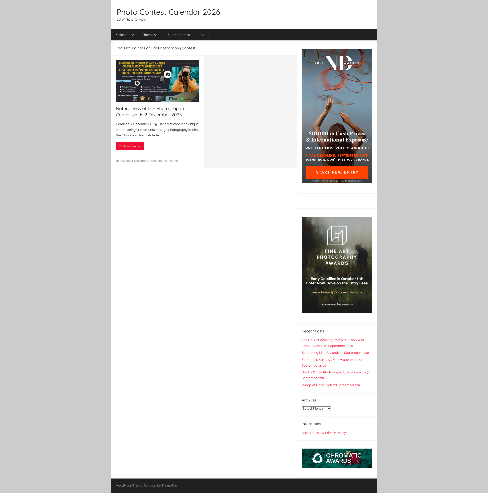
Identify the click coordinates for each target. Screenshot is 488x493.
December (141, 160)
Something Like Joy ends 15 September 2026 (335, 353)
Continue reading (130, 146)
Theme (147, 35)
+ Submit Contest (178, 35)
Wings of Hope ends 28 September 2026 (332, 385)
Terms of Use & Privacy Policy (324, 433)
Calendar (123, 35)
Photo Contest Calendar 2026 (168, 12)
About (205, 35)
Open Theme (158, 160)
